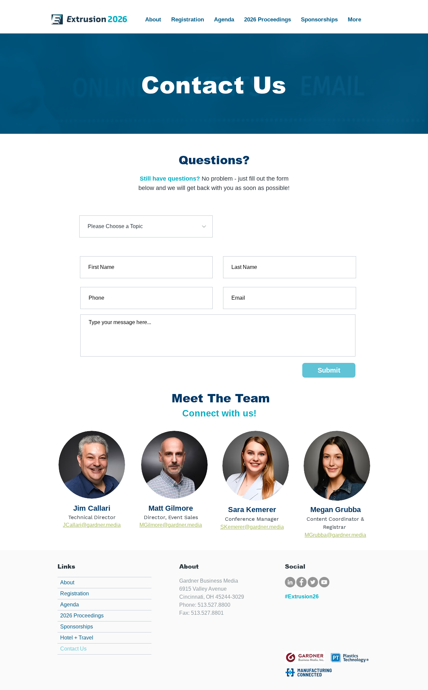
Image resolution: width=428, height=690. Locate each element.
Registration (74, 593)
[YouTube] (324, 582)
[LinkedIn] (290, 582)
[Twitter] (313, 582)
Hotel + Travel (76, 637)
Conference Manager (252, 519)
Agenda (69, 604)
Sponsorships (76, 626)
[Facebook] (301, 582)
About (67, 582)
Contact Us (73, 649)
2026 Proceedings (82, 615)
